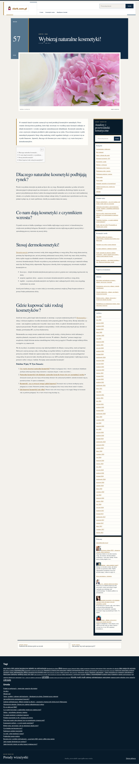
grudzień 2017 (100, 510)
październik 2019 (101, 442)
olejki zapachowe (73, 672)
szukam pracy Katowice (110, 674)
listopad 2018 (100, 476)
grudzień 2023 (100, 367)
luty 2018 (98, 504)
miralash (6, 672)
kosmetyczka (19, 670)
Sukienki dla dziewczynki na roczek (31, 645)
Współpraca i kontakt (62, 12)
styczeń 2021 (100, 404)
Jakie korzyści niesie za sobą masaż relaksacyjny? (20, 744)
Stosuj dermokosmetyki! (26, 157)
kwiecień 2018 (100, 498)
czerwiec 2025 (100, 335)
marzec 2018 (99, 501)
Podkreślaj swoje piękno (11, 736)
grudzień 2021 (100, 382)
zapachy (132, 677)
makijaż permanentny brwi (75, 670)
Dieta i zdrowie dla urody (103, 155)
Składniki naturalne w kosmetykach (106, 183)
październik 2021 (101, 385)
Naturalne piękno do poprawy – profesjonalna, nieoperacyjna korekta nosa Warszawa (107, 238)
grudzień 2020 (100, 407)
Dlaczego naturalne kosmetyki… (28, 152)
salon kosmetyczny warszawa (55, 674)
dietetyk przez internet (69, 668)
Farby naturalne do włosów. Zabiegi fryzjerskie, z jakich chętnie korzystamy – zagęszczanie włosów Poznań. (107, 254)
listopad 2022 (100, 376)
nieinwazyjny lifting (21, 672)
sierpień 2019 (100, 448)
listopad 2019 (100, 438)
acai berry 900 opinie (11, 668)
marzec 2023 (99, 373)
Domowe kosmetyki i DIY (103, 158)
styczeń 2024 (100, 363)
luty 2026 (98, 320)
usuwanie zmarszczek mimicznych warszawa (59, 677)
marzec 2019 (99, 463)
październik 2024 (101, 357)
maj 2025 (98, 338)
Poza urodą (99, 177)
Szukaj (129, 6)
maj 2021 (98, 391)
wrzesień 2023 (100, 370)
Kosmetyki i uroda (50, 12)
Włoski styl (6, 694)
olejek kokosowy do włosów (53, 672)
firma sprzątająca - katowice (104, 576)
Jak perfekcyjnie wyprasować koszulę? (16, 699)
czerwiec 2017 (100, 529)
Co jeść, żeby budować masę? (13, 734)
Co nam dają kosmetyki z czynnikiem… (30, 155)
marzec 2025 (99, 345)
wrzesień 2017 (100, 520)
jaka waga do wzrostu (127, 668)
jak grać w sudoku (8, 670)
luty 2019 (98, 467)
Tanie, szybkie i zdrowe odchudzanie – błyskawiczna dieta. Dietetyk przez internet (30, 696)
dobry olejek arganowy (83, 668)
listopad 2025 (100, 329)
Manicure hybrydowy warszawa (107, 670)
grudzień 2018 (100, 473)
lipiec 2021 (99, 388)
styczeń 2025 (100, 348)
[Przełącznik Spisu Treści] (41, 149)
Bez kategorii (99, 152)
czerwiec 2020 (100, 420)
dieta (60, 668)
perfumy (14, 674)
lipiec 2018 (99, 488)
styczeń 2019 (100, 470)
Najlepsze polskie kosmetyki (12, 731)
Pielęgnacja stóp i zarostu (103, 171)
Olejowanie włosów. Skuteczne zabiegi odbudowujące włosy (23, 704)
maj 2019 (98, 457)
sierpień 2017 (100, 523)
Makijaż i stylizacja (101, 165)
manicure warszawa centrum (124, 670)
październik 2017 (101, 517)
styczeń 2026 (100, 323)
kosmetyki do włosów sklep (37, 670)
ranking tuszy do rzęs (26, 674)
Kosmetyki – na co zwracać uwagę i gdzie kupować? (38, 383)
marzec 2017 (99, 532)
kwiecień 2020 (100, 426)
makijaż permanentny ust (92, 670)
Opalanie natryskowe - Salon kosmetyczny (103, 672)
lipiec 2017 (99, 526)
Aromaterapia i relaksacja (103, 149)
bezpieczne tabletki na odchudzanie (32, 668)
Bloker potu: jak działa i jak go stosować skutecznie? (20, 726)
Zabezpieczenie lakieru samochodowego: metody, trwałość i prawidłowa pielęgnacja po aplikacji (107, 208)
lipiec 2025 (99, 332)
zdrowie (7, 680)
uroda (45, 677)
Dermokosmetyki (22, 252)
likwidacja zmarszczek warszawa (55, 670)
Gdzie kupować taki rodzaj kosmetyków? (31, 160)
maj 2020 (98, 423)
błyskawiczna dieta (52, 668)
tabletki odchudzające (124, 674)
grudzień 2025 (100, 326)
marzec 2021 (99, 398)
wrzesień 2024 (100, 360)
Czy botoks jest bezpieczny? (12, 728)
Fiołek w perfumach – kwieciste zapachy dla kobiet (20, 688)
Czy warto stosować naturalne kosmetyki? (35, 368)
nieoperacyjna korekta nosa (37, 672)
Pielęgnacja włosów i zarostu (104, 174)
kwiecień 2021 (100, 395)
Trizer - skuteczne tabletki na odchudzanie (32, 677)
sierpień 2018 (100, 485)
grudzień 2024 (100, 351)
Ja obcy (6, 691)
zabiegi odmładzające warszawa (98, 677)
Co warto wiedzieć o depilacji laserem (106, 248)
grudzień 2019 (100, 435)
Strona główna (131, 758)
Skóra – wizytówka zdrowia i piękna (15, 712)
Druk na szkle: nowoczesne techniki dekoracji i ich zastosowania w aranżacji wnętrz (107, 215)
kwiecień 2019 (100, 460)
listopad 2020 (100, 410)
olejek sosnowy (64, 672)
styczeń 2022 (100, 379)
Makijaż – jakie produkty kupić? (109, 565)
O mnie (41, 12)
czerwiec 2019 (100, 454)
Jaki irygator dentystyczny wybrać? (15, 741)
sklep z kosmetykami (94, 674)
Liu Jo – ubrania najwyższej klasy (108, 584)
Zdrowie (98, 191)
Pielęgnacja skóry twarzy (103, 168)
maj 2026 (98, 316)
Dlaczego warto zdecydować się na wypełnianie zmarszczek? (24, 720)
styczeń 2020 (100, 432)
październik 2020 (101, 413)
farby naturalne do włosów (111, 668)
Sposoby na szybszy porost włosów (106, 244)
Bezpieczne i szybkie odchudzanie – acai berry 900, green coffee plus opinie (29, 739)
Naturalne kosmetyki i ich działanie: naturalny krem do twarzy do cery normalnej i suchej (52, 374)
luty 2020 (98, 429)
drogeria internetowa (96, 668)
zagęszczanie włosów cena (120, 677)
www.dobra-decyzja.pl (102, 543)
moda (11, 672)
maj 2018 (98, 495)
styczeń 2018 (100, 507)
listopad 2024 (100, 354)
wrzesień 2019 (100, 445)
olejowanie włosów (83, 672)
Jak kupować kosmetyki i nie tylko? (32, 389)
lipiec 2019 (99, 451)
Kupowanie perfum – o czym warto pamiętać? (18, 723)
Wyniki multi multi (78, 677)
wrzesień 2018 (100, 482)
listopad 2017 (100, 514)
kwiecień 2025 (100, 342)
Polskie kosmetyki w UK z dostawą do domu (18, 718)
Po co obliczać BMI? (10, 707)
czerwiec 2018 (100, 492)
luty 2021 (98, 401)
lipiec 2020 (99, 417)
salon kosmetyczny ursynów (40, 674)
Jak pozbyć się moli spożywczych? (83, 645)
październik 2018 (101, 479)
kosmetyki (28, 670)
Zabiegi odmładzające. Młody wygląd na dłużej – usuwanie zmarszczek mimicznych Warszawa (35, 702)
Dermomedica (81, 318)
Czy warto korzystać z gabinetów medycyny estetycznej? (22, 710)
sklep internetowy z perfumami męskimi (74, 674)
